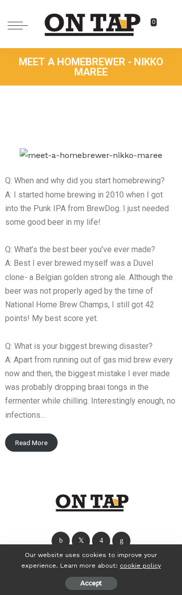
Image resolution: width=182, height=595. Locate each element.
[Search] (165, 25)
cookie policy (140, 565)
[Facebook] (61, 541)
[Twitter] (81, 541)
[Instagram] (101, 541)
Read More (31, 443)
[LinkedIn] (121, 541)
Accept (91, 583)
